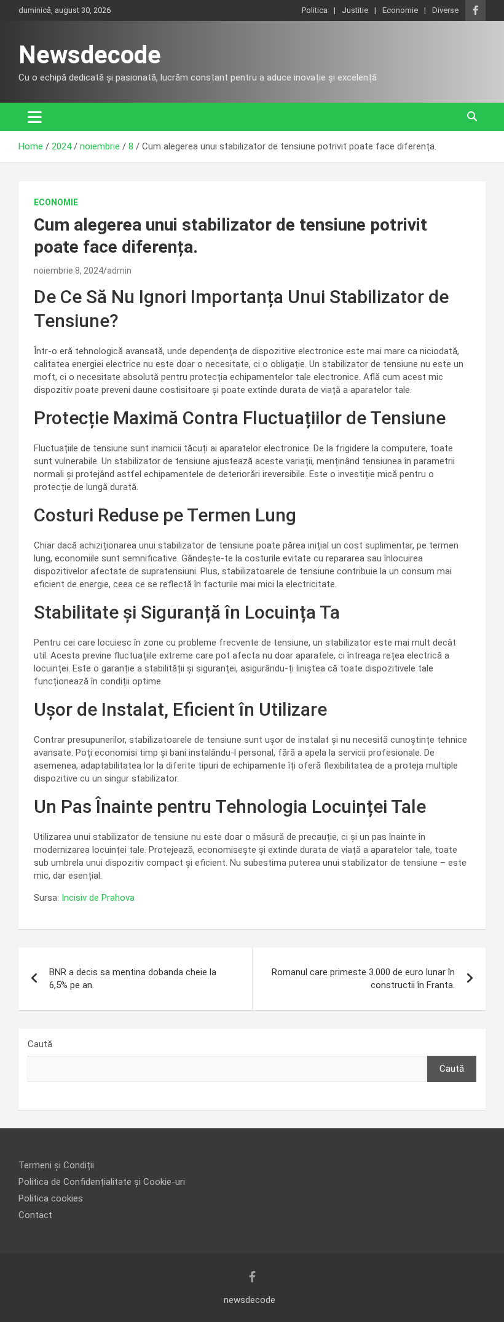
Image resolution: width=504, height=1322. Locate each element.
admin (119, 270)
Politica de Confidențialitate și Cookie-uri (101, 1181)
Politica (315, 10)
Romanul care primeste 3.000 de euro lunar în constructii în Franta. (363, 979)
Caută (40, 1044)
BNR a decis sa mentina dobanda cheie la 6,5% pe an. (132, 979)
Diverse (445, 10)
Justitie (355, 10)
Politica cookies (50, 1198)
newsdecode (249, 1299)
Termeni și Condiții (56, 1165)
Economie (400, 10)
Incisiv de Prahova (98, 897)
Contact (35, 1215)
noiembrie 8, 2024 (68, 270)
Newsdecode (89, 55)
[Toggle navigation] (34, 117)
